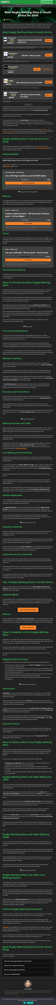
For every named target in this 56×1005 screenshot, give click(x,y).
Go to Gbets (28, 260)
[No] (54, 1001)
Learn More (30, 1002)
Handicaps (6, 927)
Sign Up (48, 40)
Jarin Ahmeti (9, 19)
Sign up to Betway (28, 627)
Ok (24, 1002)
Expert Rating (10, 70)
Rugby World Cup (8, 166)
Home (4, 6)
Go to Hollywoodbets (28, 183)
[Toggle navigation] (54, 2)
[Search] (51, 2)
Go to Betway (28, 223)
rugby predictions (21, 448)
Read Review (47, 69)
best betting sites (42, 148)
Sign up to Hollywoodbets (28, 609)
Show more (28, 104)
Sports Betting (10, 6)
